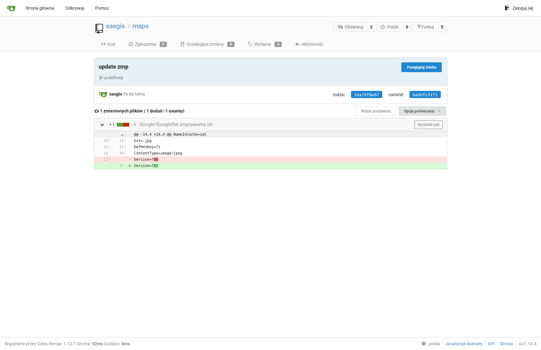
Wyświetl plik (429, 125)
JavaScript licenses (463, 343)
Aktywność (312, 44)
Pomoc (102, 8)
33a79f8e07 (366, 94)
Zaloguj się (523, 8)
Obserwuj (354, 26)
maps (140, 26)
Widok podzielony (376, 111)
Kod (111, 44)
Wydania (266, 44)
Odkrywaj (74, 8)
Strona (506, 343)
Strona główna (39, 8)
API (491, 343)
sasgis (115, 26)
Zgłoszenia (149, 44)
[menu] (429, 343)
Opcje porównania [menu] (419, 111)
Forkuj (427, 26)
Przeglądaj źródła (421, 67)
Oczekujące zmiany (209, 44)
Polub (393, 26)
